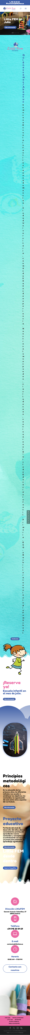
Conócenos (15, 639)
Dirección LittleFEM (15, 909)
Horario (15, 956)
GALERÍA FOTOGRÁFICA (14, 1021)
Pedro (8, 1032)
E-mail (15, 941)
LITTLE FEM (17, 1030)
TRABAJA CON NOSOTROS (14, 1023)
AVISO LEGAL (7, 1017)
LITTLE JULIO (10, 1019)
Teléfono (15, 926)
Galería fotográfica (10, 868)
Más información (10, 26)
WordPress (20, 1032)
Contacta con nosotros (15, 968)
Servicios (10, 20)
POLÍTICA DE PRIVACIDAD (17, 1017)
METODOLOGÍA (18, 1019)
